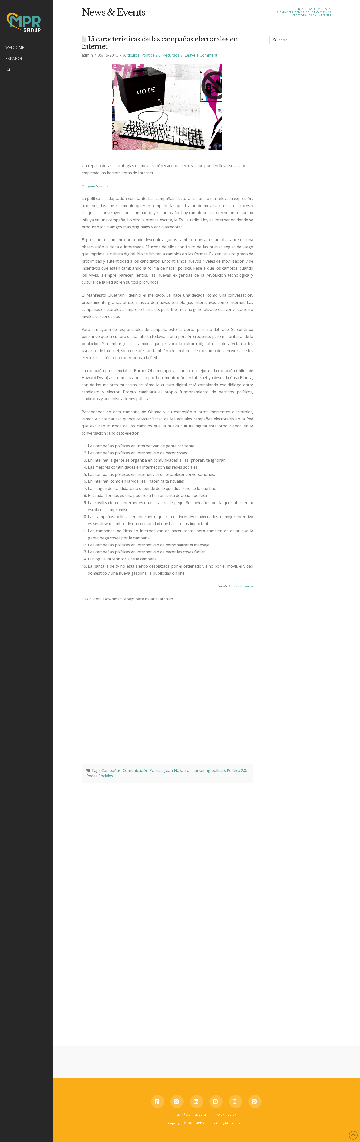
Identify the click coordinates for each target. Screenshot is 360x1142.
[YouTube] (216, 1101)
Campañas (111, 770)
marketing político (208, 770)
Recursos (171, 55)
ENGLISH (200, 1114)
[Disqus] (167, 844)
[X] (177, 1101)
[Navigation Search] (26, 70)
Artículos (131, 55)
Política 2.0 (151, 55)
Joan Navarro (98, 186)
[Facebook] (157, 1101)
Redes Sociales (99, 776)
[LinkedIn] (196, 1101)
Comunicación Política (143, 770)
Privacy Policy (224, 1114)
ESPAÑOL (183, 1114)
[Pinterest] (255, 1101)
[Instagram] (235, 1101)
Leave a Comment (201, 55)
